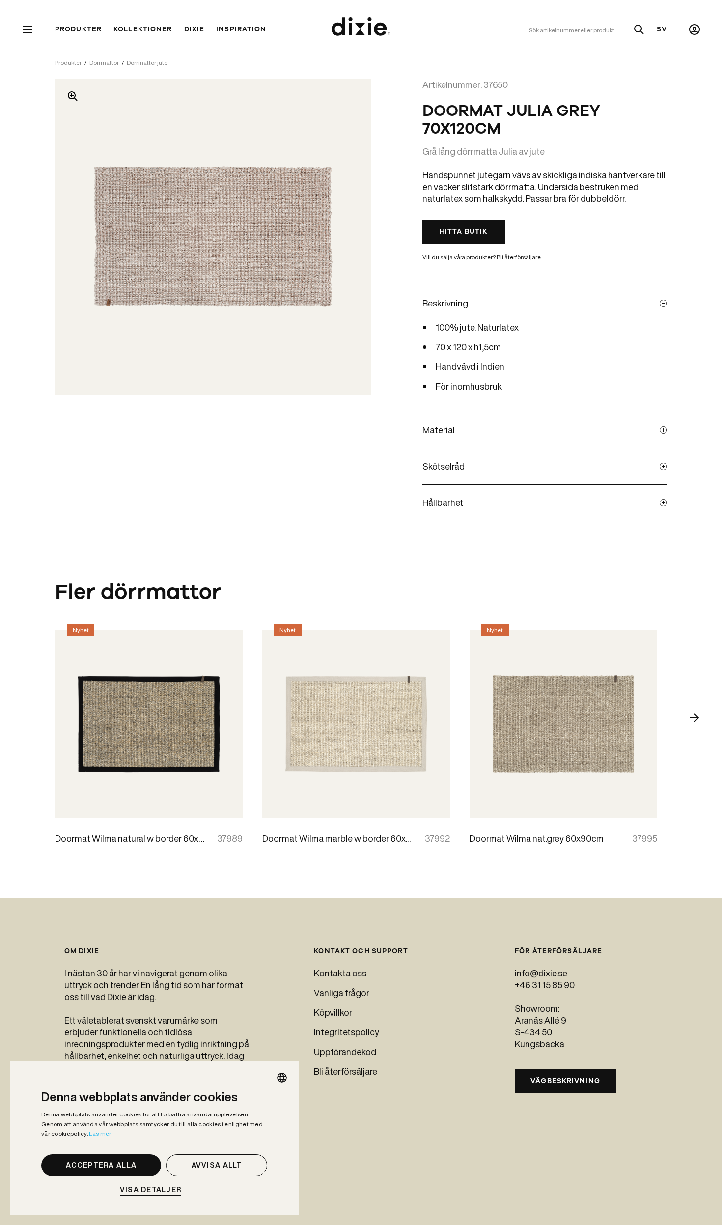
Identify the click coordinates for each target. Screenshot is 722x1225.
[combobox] (282, 1078)
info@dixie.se (541, 973)
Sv (662, 29)
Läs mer (100, 1133)
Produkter (78, 29)
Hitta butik (463, 231)
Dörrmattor (104, 62)
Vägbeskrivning (565, 1081)
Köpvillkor (333, 1012)
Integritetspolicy (346, 1032)
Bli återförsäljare (519, 257)
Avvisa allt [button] (217, 1165)
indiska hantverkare (616, 174)
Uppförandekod (345, 1051)
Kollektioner (142, 29)
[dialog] (154, 1138)
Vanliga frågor (341, 992)
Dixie (194, 29)
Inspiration (241, 29)
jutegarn (494, 174)
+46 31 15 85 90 (545, 985)
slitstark (477, 186)
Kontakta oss (340, 973)
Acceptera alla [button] (101, 1165)
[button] (154, 1190)
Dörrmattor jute (147, 62)
